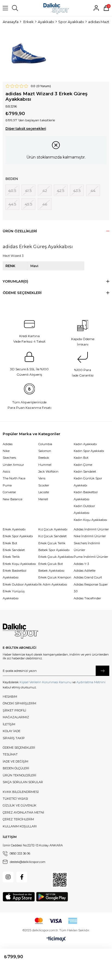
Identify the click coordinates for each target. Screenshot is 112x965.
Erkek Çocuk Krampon (54, 577)
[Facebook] (21, 877)
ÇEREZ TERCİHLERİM (18, 819)
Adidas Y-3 (81, 564)
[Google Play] (52, 896)
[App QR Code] (60, 880)
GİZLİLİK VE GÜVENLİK (19, 805)
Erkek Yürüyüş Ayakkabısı (13, 594)
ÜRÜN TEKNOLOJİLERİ (19, 775)
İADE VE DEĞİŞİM (15, 761)
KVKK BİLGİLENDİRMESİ (21, 792)
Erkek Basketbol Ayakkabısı (14, 574)
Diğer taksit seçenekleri (25, 129)
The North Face (14, 478)
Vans (41, 478)
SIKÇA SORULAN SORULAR (23, 782)
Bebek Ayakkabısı (51, 570)
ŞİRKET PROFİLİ (14, 710)
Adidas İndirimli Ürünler (91, 529)
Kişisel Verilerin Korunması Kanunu (45, 682)
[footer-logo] (20, 631)
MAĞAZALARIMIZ (16, 717)
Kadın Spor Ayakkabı (89, 451)
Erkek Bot (10, 543)
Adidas (8, 444)
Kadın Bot (81, 458)
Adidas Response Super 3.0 (91, 588)
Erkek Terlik (11, 557)
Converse (9, 492)
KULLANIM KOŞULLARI (20, 826)
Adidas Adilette (84, 570)
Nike (6, 451)
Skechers (9, 458)
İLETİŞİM (9, 724)
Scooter (43, 485)
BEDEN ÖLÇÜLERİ (16, 768)
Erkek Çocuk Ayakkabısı (55, 557)
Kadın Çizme (83, 465)
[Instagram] (8, 877)
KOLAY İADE (11, 731)
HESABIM (10, 696)
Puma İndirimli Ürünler (91, 557)
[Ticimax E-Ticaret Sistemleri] (56, 939)
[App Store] (19, 896)
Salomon (44, 451)
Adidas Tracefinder (87, 598)
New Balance (12, 499)
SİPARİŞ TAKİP (14, 738)
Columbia (45, 444)
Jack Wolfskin (48, 471)
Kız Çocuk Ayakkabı (52, 529)
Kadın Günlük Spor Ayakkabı (88, 481)
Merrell (43, 499)
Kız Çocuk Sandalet (52, 536)
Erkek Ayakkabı (14, 529)
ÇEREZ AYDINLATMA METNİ (23, 812)
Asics (6, 471)
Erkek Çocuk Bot (50, 564)
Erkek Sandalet (14, 550)
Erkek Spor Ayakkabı (18, 536)
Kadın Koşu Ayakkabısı (90, 520)
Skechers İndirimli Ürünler (87, 546)
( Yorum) (43, 86)
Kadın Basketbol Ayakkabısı (86, 495)
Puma (7, 485)
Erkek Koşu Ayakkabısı (19, 564)
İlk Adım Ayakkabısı (52, 584)
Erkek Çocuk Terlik (52, 543)
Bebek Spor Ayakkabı (54, 550)
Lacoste (43, 492)
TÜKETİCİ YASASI (15, 799)
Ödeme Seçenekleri (22, 293)
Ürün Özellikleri (20, 231)
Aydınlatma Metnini (90, 682)
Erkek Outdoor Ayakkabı (20, 584)
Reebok (43, 458)
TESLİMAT (10, 754)
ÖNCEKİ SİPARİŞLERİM (19, 703)
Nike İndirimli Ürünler (90, 536)
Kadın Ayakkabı (85, 444)
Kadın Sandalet (85, 471)
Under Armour (13, 465)
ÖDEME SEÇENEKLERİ (19, 747)
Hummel (44, 465)
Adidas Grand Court (88, 577)
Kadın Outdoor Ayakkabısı (84, 509)
